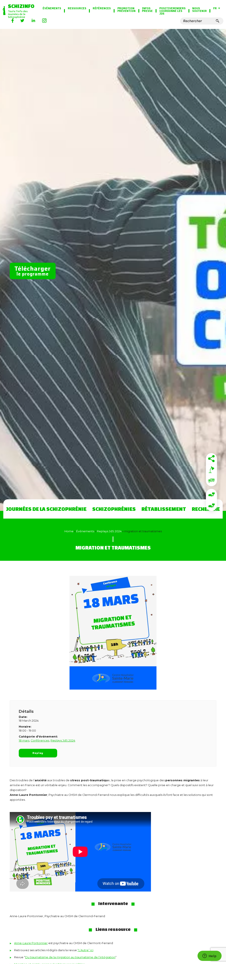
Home (68, 531)
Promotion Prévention (126, 9)
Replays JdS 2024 (109, 531)
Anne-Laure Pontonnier (31, 943)
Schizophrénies (114, 509)
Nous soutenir (199, 9)
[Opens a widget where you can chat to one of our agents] (209, 956)
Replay (37, 753)
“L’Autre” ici (85, 950)
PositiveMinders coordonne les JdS (172, 11)
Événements (52, 8)
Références (102, 8)
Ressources (77, 8)
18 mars (24, 740)
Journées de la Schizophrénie (46, 509)
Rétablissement (163, 509)
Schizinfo (21, 6)
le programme (32, 271)
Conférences (40, 740)
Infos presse (147, 9)
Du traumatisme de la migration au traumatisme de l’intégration (70, 957)
